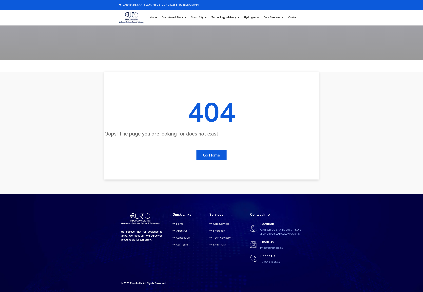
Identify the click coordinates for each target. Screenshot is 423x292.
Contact (292, 17)
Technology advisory (224, 17)
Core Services (272, 17)
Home (153, 17)
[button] (174, 17)
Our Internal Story (172, 17)
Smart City (197, 17)
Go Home (211, 155)
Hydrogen (250, 17)
